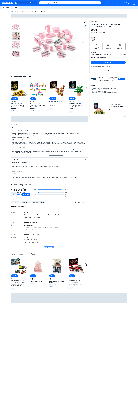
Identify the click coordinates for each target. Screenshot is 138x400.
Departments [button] (6, 7)
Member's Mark (94, 21)
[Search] (99, 3)
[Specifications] (86, 159)
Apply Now (121, 78)
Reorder (110, 3)
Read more (93, 95)
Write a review (25, 194)
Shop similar (108, 62)
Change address (103, 57)
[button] (127, 2)
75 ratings (101, 26)
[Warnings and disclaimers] (86, 171)
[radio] (93, 38)
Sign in (14, 98)
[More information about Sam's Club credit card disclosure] (114, 80)
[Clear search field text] (96, 2)
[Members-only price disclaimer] (120, 104)
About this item (15, 125)
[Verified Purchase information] (38, 209)
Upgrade (123, 54)
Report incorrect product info (56, 155)
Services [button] (15, 7)
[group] (97, 26)
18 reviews (23, 192)
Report (38, 217)
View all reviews (16, 194)
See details (109, 66)
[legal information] (106, 32)
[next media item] (83, 41)
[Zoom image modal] (85, 25)
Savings (119, 3)
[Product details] (86, 128)
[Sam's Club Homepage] (7, 3)
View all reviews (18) (49, 247)
